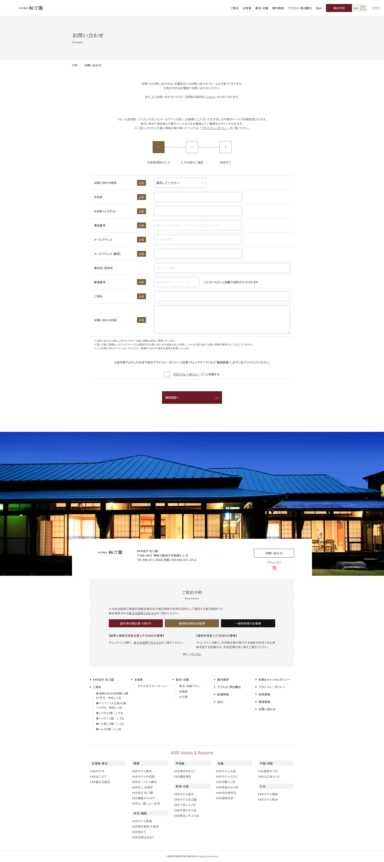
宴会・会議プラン (189, 686)
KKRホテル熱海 (142, 821)
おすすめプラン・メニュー (153, 686)
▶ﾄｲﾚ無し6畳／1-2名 (110, 724)
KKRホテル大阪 (226, 771)
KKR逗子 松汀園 (103, 679)
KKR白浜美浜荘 (226, 793)
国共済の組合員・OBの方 (135, 623)
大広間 (183, 697)
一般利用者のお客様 (248, 623)
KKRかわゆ (97, 771)
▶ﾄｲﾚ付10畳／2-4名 (109, 713)
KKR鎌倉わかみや (143, 798)
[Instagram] (274, 568)
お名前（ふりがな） (119, 211)
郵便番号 (119, 282)
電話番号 (119, 225)
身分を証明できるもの (143, 613)
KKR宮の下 (139, 832)
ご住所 (119, 296)
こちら (210, 97)
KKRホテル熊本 (268, 799)
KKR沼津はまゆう (143, 837)
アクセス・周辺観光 (300, 8)
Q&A (319, 8)
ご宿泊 (234, 8)
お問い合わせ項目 (119, 183)
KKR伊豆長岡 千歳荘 (145, 826)
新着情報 (223, 694)
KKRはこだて (98, 776)
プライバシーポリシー (215, 128)
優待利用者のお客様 (192, 623)
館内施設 (278, 8)
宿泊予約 (339, 8)
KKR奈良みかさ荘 (227, 787)
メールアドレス (119, 239)
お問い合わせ (274, 553)
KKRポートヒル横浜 (144, 782)
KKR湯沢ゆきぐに (185, 771)
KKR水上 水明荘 (142, 787)
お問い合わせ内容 (119, 320)
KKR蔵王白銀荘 (100, 782)
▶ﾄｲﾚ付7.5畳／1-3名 (110, 718)
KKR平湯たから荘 (185, 810)
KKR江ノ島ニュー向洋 (146, 803)
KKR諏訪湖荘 (182, 776)
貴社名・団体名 (103, 268)
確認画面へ (172, 397)
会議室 (183, 691)
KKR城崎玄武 (224, 798)
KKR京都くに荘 (225, 782)
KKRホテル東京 (142, 771)
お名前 (119, 197)
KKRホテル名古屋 (185, 799)
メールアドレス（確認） (119, 254)
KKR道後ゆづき (268, 771)
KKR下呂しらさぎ (185, 805)
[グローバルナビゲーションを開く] (376, 8)
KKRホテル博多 (268, 794)
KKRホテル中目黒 (143, 776)
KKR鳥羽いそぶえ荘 (186, 816)
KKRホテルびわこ (227, 776)
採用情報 (264, 694)
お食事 (247, 8)
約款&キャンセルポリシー (274, 679)
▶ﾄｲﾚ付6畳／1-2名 (109, 729)
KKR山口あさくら (269, 776)
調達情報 (264, 702)
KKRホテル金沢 (184, 794)
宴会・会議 (261, 8)
